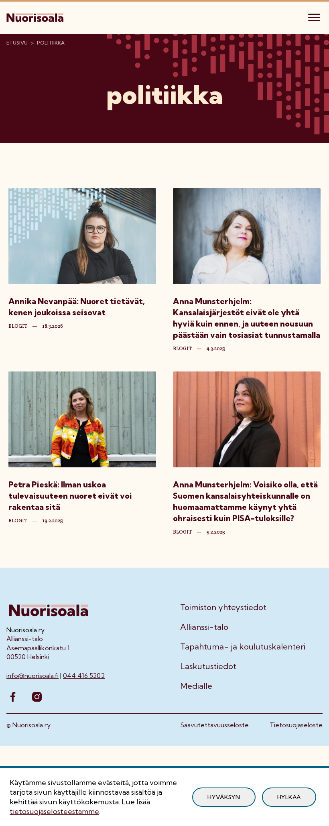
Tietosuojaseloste (296, 725)
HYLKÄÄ (289, 797)
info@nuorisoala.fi (32, 676)
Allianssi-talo (204, 627)
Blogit (17, 326)
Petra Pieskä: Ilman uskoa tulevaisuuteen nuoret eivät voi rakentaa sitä (70, 495)
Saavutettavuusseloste (214, 725)
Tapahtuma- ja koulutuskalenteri (242, 646)
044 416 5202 (84, 676)
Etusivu (17, 43)
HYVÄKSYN (223, 797)
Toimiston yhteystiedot (223, 607)
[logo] (35, 16)
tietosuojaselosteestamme (54, 811)
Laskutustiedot (208, 666)
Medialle (196, 686)
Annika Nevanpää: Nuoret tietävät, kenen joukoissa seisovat (76, 306)
